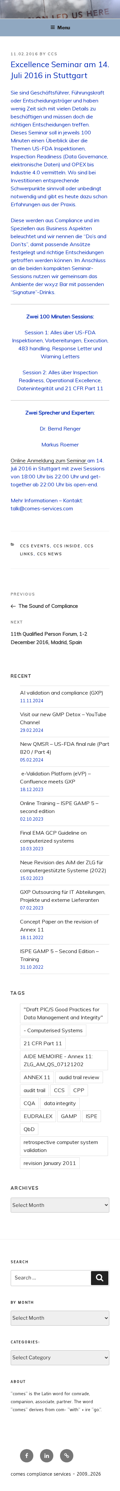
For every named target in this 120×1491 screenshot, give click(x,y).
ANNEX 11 (37, 1077)
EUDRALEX (38, 1116)
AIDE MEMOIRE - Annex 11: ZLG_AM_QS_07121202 (58, 1060)
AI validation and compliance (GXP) (61, 692)
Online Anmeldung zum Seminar (49, 460)
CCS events (35, 546)
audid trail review (79, 1077)
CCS (52, 54)
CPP (78, 1090)
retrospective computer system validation (61, 1146)
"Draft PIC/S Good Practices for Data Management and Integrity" (63, 1013)
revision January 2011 (50, 1163)
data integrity (60, 1103)
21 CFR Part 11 (43, 1043)
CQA (29, 1103)
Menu (63, 27)
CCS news (49, 554)
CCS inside (67, 546)
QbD (29, 1129)
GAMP (69, 1116)
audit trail (34, 1090)
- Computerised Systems (53, 1030)
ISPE (91, 1116)
